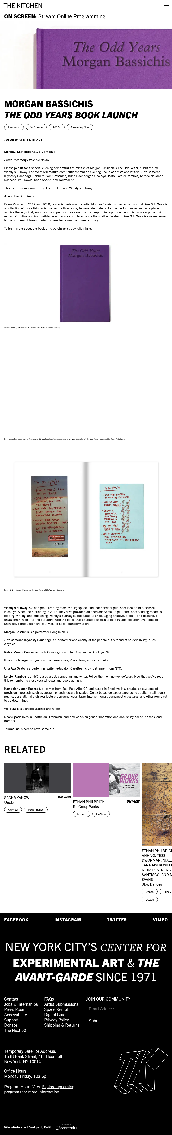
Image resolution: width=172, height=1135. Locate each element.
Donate (10, 1024)
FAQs (49, 998)
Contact (11, 998)
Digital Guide (56, 1014)
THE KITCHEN (23, 5)
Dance (150, 891)
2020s (57, 127)
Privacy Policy (56, 1019)
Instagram (67, 919)
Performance (36, 809)
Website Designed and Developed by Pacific (28, 1127)
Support (11, 1019)
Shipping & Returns (61, 1024)
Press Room (15, 1009)
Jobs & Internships (21, 1004)
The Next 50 (15, 1030)
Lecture (81, 814)
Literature (14, 127)
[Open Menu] (166, 5)
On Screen (36, 127)
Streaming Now (80, 127)
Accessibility (15, 1014)
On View (13, 809)
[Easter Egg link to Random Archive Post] (141, 1092)
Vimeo (160, 919)
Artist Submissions (61, 1004)
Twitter (117, 919)
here (88, 228)
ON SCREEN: (54, 16)
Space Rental (56, 1009)
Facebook (16, 919)
